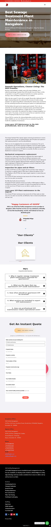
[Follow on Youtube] (14, 514)
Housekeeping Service (10, 484)
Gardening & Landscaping (11, 497)
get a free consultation (17, 34)
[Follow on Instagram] (11, 514)
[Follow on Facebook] (6, 514)
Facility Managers (9, 506)
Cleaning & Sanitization (10, 486)
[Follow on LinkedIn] (17, 514)
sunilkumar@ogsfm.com (10, 456)
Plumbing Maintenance (10, 490)
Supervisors (8, 504)
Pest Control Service (10, 493)
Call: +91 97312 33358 (25, 330)
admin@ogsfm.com (9, 454)
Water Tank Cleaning (10, 495)
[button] (24, 228)
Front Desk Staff (9, 510)
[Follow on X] (9, 514)
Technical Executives (9, 508)
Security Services (9, 488)
